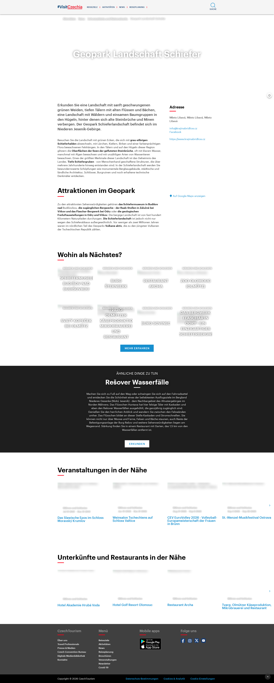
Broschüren (105, 655)
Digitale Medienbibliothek (71, 655)
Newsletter (104, 663)
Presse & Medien (66, 648)
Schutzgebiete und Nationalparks (108, 18)
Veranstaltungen (108, 659)
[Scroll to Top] (268, 677)
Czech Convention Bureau (72, 651)
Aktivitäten (108, 7)
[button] (213, 7)
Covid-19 (103, 667)
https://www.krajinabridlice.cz (187, 139)
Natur (81, 18)
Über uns (62, 640)
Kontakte (62, 659)
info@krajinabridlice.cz (183, 128)
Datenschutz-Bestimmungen (142, 678)
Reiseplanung (137, 7)
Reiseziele (92, 7)
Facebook (175, 131)
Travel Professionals (68, 644)
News (122, 7)
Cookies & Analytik (174, 678)
